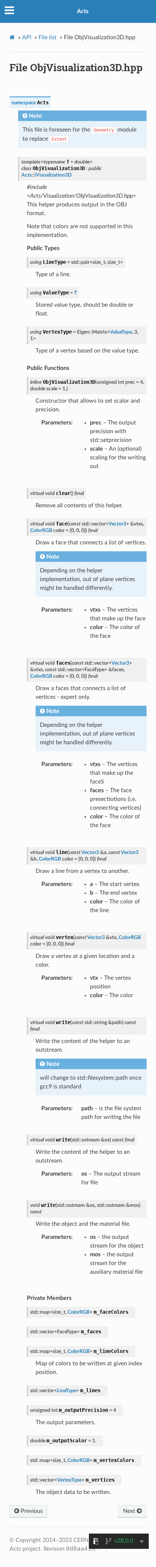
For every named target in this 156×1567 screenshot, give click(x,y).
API (26, 37)
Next (130, 1511)
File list (47, 37)
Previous (31, 1511)
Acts (83, 11)
